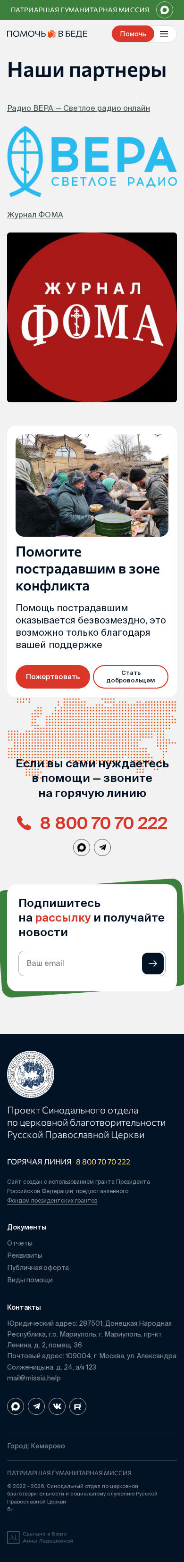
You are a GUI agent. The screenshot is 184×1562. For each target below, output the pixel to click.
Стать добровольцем (130, 676)
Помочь (133, 34)
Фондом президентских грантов (52, 1200)
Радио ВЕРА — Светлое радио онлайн (78, 108)
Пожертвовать (53, 677)
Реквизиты (24, 1255)
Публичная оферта (38, 1267)
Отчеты (20, 1243)
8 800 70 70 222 (103, 1161)
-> (153, 963)
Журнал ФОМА (35, 214)
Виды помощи (30, 1280)
